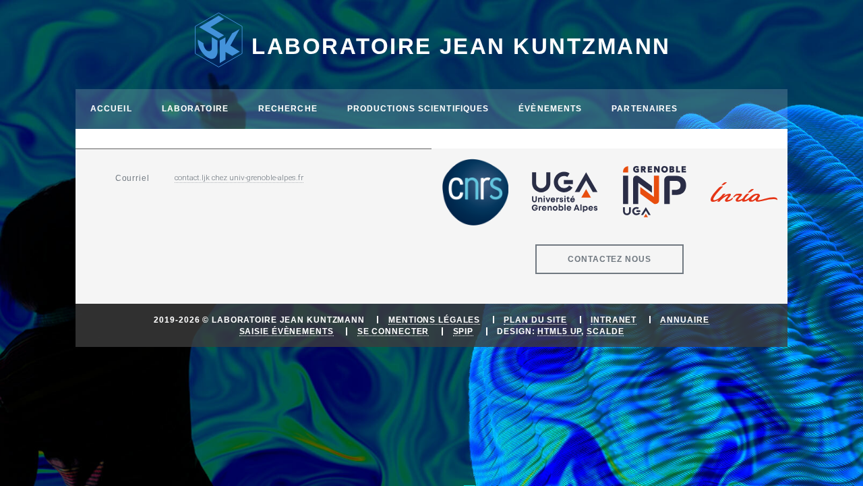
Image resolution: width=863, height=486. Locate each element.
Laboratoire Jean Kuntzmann (460, 46)
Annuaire (684, 319)
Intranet (613, 319)
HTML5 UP (559, 331)
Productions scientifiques (418, 108)
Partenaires (645, 108)
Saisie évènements (286, 331)
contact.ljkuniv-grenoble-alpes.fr (239, 177)
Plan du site (535, 319)
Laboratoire (195, 108)
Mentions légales (434, 319)
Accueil (111, 108)
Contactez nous (609, 258)
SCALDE (605, 331)
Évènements (550, 108)
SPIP (463, 331)
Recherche (288, 108)
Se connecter (393, 331)
